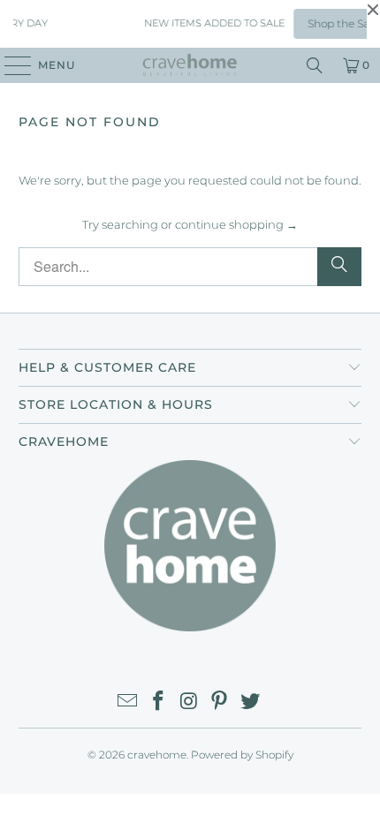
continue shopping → (236, 224)
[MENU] (9, 65)
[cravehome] (190, 65)
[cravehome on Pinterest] (220, 702)
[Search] (314, 65)
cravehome (156, 754)
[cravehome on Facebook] (158, 702)
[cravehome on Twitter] (251, 702)
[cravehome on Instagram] (189, 702)
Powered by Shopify (242, 754)
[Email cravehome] (128, 702)
